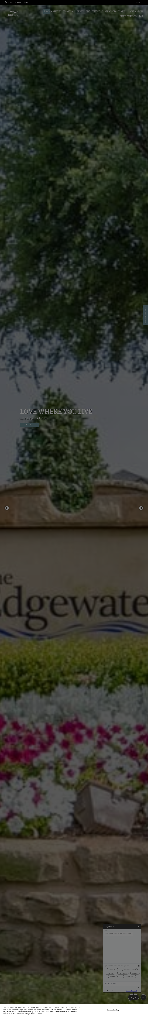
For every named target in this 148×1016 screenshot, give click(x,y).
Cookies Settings (113, 1010)
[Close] (144, 1010)
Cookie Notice (36, 1014)
